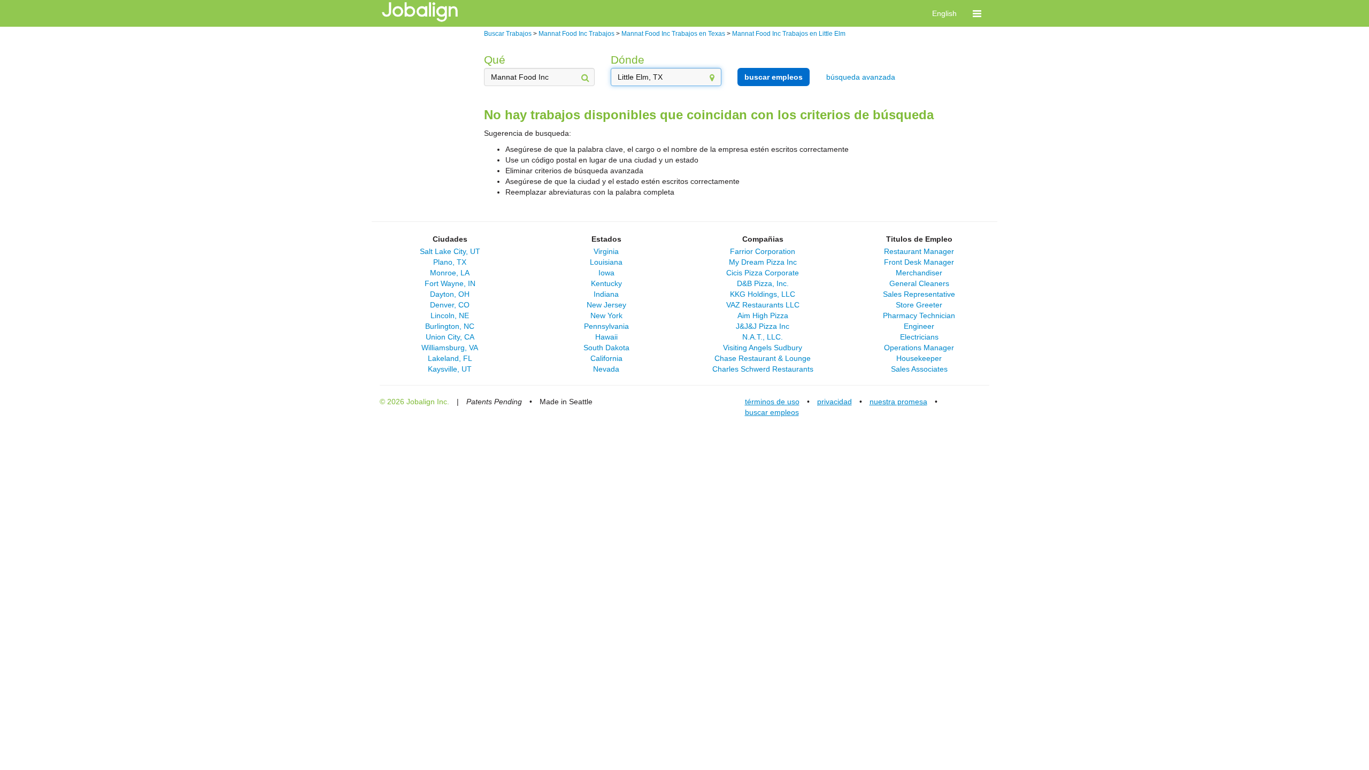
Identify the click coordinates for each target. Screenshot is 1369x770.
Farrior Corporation (762, 251)
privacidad (834, 401)
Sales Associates (919, 369)
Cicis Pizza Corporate (762, 272)
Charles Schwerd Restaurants (762, 369)
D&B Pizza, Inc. (763, 283)
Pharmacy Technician (919, 315)
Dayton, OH (450, 294)
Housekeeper (919, 358)
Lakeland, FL (450, 358)
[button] (977, 13)
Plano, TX (449, 262)
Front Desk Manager (919, 262)
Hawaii (606, 337)
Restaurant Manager (919, 251)
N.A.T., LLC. (762, 337)
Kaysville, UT (450, 369)
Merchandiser (919, 272)
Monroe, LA (450, 272)
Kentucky (606, 283)
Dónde (627, 59)
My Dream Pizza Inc (763, 262)
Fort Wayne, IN (450, 283)
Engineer (919, 326)
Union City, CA (450, 337)
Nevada (606, 369)
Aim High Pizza (762, 315)
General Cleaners (919, 283)
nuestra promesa (898, 401)
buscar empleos (773, 77)
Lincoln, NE (449, 315)
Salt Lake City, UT (450, 251)
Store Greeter (919, 305)
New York (606, 315)
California (606, 358)
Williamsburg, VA (449, 347)
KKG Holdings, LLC (762, 294)
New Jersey (606, 305)
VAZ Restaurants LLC (762, 305)
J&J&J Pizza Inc (762, 326)
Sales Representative (919, 294)
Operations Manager (919, 347)
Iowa (606, 272)
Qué (494, 59)
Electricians (919, 337)
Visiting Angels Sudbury (762, 347)
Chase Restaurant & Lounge (762, 358)
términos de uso (772, 401)
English (944, 13)
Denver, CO (450, 305)
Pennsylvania (606, 326)
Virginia (606, 251)
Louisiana (606, 262)
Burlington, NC (449, 326)
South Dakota (606, 347)
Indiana (606, 294)
